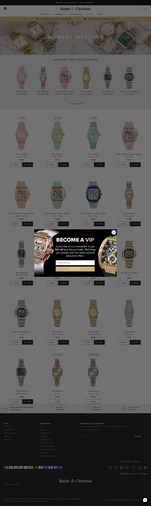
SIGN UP (75, 269)
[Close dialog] (114, 232)
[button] (145, 500)
